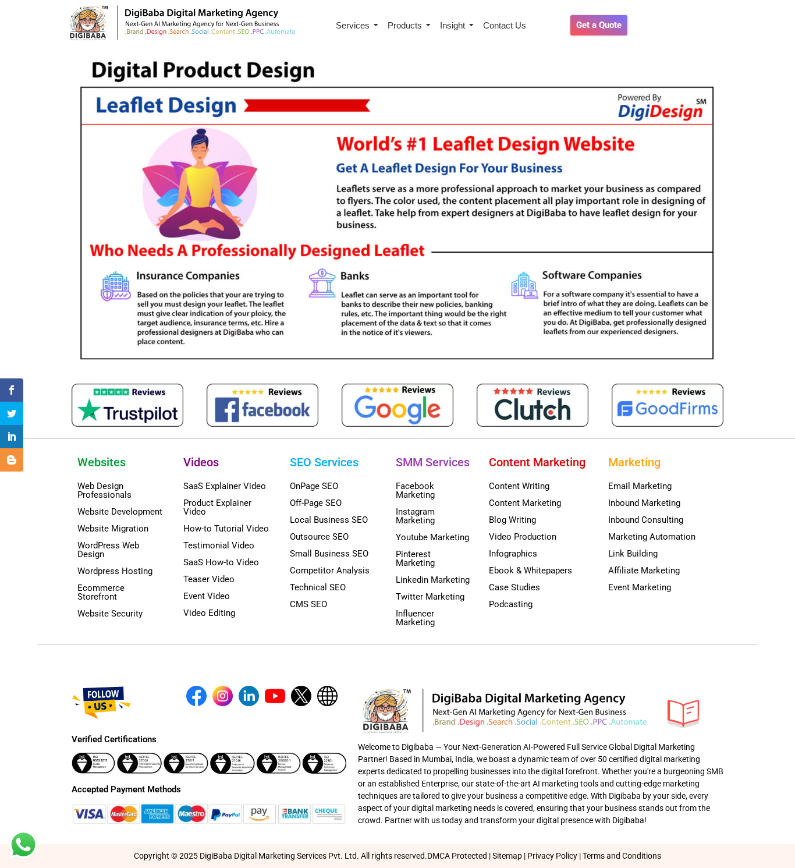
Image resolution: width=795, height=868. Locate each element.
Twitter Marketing (430, 596)
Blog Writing (512, 520)
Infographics (513, 553)
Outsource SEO (319, 537)
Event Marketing (639, 587)
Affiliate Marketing (644, 570)
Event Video (206, 596)
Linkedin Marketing (433, 580)
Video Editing (209, 613)
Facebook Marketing (415, 490)
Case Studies (514, 587)
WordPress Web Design (108, 549)
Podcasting (511, 604)
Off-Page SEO (316, 503)
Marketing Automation (651, 537)
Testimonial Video (218, 545)
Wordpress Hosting (114, 571)
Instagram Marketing (415, 516)
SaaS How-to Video (221, 562)
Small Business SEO (329, 553)
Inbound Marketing (644, 503)
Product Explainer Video (217, 507)
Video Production (522, 537)
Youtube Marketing (432, 537)
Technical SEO (318, 587)
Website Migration (112, 528)
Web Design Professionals (104, 490)
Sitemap (507, 855)
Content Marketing (525, 503)
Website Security (110, 613)
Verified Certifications (114, 739)
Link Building (633, 553)
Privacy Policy (552, 855)
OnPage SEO (314, 486)
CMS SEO (308, 604)
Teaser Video (209, 579)
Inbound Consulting (645, 520)
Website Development (119, 511)
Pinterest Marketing (415, 558)
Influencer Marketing (415, 618)
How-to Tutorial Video (226, 528)
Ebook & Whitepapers (530, 570)
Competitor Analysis (330, 570)
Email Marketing (640, 486)
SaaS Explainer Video (224, 486)
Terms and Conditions (622, 855)
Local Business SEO (329, 520)
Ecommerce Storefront (101, 592)
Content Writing (519, 486)
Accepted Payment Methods (126, 789)
